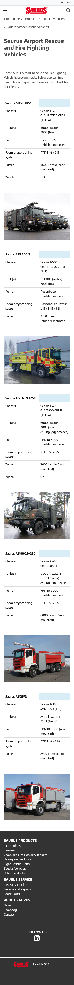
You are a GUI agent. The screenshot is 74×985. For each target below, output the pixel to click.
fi (62, 2)
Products (31, 19)
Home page (12, 19)
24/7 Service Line (15, 884)
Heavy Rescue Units (17, 859)
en (68, 2)
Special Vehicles (15, 868)
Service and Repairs (17, 889)
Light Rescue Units (17, 864)
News (7, 905)
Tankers (9, 850)
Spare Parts (12, 894)
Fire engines (12, 845)
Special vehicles (54, 19)
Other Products (14, 873)
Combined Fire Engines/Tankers (25, 855)
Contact (9, 914)
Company (10, 910)
